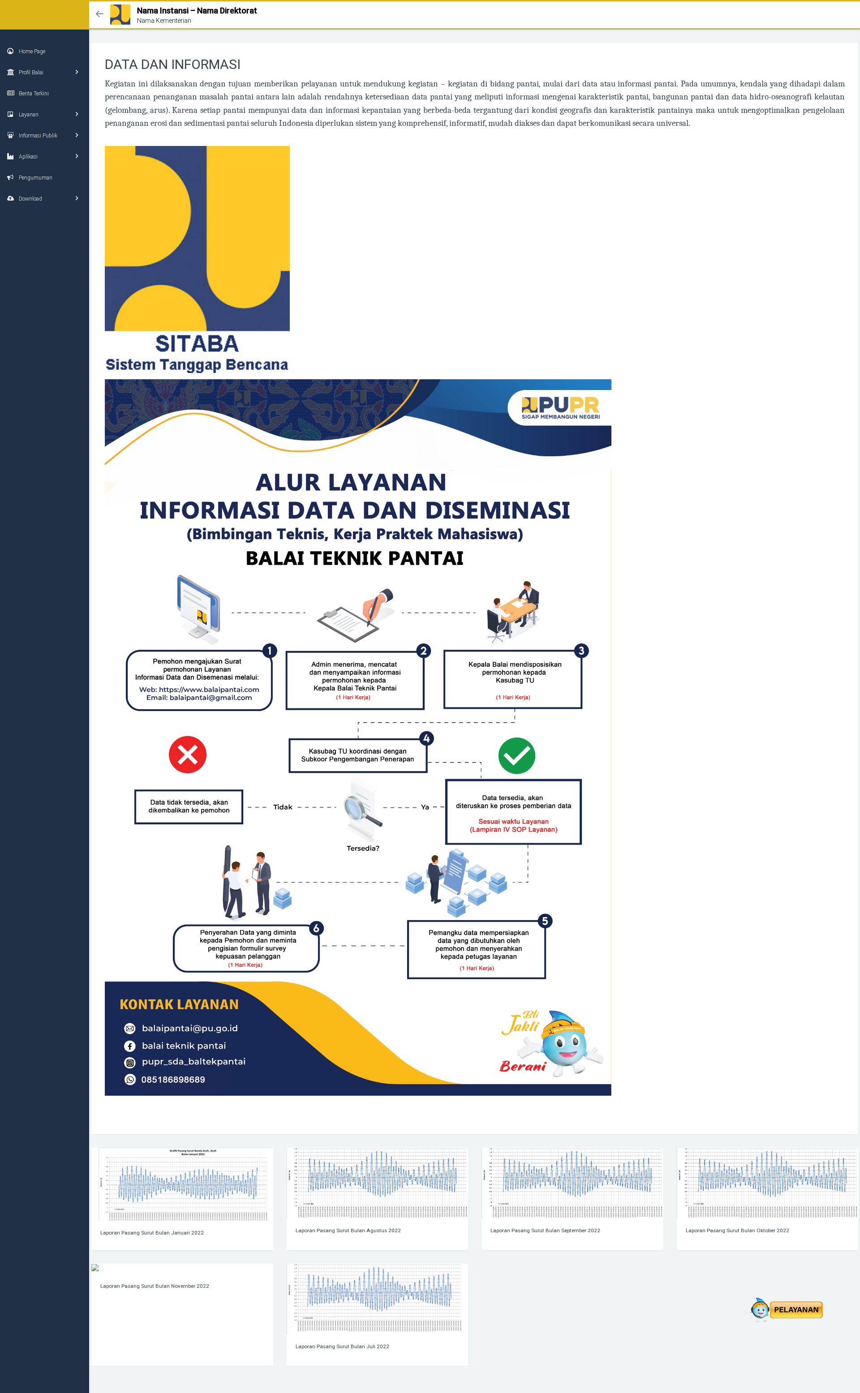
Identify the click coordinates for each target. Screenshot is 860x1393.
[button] (99, 14)
